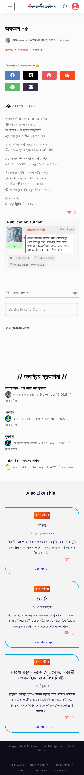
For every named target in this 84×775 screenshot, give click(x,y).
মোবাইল (9, 412)
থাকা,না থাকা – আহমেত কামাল (22, 460)
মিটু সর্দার (44, 686)
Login (74, 293)
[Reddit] (67, 75)
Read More (40, 569)
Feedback (60, 770)
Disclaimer (18, 765)
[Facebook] (12, 75)
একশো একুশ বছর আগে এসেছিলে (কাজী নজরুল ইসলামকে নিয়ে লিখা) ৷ (42, 675)
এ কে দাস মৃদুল (44, 607)
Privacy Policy (39, 765)
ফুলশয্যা (9, 436)
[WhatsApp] (12, 87)
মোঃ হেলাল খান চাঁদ (44, 534)
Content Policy (64, 765)
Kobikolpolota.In (55, 746)
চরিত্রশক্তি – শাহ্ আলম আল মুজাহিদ (25, 388)
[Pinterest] (49, 75)
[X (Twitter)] (30, 75)
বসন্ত (42, 525)
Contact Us (42, 770)
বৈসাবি (42, 599)
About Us (23, 770)
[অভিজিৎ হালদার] (14, 234)
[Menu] (10, 6)
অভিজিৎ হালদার (35, 229)
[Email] (30, 87)
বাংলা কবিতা (65, 40)
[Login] (75, 6)
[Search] (65, 6)
